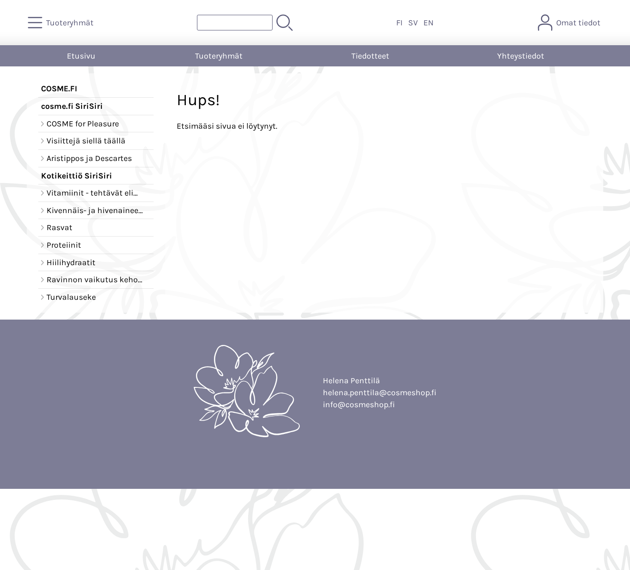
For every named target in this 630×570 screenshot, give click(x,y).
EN (428, 22)
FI (399, 22)
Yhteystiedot (520, 55)
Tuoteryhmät (219, 55)
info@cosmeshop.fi (359, 404)
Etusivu (81, 55)
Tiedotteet (370, 55)
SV (413, 22)
